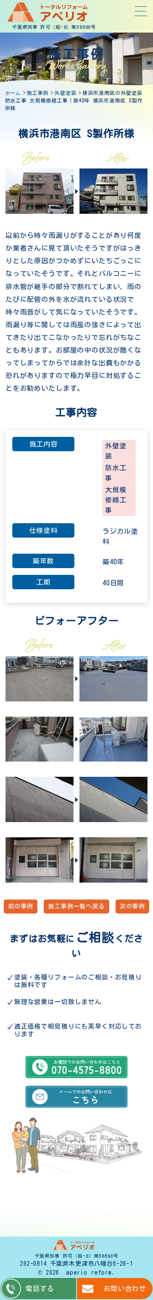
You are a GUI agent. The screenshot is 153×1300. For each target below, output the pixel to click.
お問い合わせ (124, 1288)
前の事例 (20, 906)
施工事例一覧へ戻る (76, 906)
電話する (40, 1288)
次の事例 (132, 906)
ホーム (13, 92)
